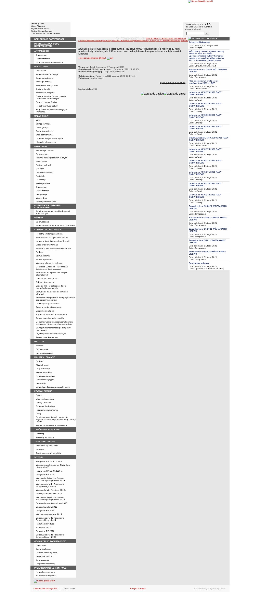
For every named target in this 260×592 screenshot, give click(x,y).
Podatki (39, 252)
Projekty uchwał (43, 165)
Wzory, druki (41, 198)
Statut (39, 395)
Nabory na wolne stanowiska (49, 62)
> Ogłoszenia (179, 38)
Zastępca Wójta (43, 124)
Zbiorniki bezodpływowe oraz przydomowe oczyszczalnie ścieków (55, 299)
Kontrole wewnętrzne (46, 576)
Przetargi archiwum (45, 437)
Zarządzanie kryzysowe (47, 337)
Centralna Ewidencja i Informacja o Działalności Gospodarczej (52, 268)
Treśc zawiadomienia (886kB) (92, 58)
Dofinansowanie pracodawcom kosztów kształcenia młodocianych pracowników (54, 323)
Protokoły (40, 176)
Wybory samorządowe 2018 (49, 494)
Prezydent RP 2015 (45, 510)
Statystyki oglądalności (41, 31)
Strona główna (37, 24)
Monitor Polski (53, 33)
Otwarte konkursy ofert (46, 553)
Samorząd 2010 (43, 527)
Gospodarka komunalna (47, 278)
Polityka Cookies (138, 588)
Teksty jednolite (43, 183)
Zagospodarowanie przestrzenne (51, 314)
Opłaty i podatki (43, 402)
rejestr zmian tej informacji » (172, 82)
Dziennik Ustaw (38, 33)
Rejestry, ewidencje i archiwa (49, 234)
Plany (38, 413)
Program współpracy (45, 564)
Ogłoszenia (41, 55)
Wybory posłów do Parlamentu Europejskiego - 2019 (50, 485)
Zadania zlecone (44, 549)
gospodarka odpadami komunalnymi (47, 206)
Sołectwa (40, 449)
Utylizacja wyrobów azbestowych (51, 334)
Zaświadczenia (43, 256)
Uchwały (40, 169)
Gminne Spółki (43, 89)
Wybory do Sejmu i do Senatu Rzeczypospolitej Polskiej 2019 (50, 479)
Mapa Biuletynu (38, 26)
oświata (38, 218)
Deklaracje (41, 180)
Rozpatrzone (42, 349)
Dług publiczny (43, 368)
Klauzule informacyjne (46, 142)
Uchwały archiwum (44, 172)
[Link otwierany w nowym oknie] (209, 10)
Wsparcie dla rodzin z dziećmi (49, 263)
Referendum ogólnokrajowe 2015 (51, 503)
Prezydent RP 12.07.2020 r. (49, 471)
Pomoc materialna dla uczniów (50, 318)
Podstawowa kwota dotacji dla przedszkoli (55, 225)
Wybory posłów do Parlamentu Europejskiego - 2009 (50, 536)
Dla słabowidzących (194, 24)
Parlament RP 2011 (45, 524)
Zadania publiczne (44, 131)
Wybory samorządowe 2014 (49, 514)
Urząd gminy (42, 127)
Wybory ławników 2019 (46, 507)
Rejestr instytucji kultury (47, 106)
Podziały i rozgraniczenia (47, 303)
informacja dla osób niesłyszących (46, 45)
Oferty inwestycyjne (45, 379)
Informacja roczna (44, 353)
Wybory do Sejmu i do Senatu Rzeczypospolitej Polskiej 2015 (50, 498)
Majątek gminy (42, 365)
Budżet (39, 361)
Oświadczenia (42, 191)
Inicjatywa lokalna (44, 556)
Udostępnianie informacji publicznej (52, 241)
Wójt (38, 120)
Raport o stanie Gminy (46, 102)
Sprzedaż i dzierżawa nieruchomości (53, 387)
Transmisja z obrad (45, 150)
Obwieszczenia (43, 59)
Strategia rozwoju (44, 82)
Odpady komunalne (45, 282)
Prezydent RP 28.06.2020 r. (49, 461)
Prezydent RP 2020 (45, 474)
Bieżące (39, 346)
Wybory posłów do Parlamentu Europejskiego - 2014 (50, 519)
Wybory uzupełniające (46, 202)
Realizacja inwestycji (45, 376)
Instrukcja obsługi (193, 29)
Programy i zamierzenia (47, 410)
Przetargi (40, 434)
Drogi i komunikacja (45, 311)
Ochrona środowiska (45, 406)
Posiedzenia (42, 154)
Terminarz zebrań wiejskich (48, 453)
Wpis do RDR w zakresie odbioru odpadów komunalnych (51, 287)
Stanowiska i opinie (45, 399)
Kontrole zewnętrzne (45, 572)
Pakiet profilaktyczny (199, 42)
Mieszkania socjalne (45, 93)
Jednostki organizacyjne (47, 446)
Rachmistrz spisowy (199, 263)
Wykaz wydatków (44, 372)
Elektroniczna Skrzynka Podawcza (52, 237)
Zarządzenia (200, 77)
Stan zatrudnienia (44, 135)
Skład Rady (41, 161)
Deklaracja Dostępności (49, 39)
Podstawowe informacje (47, 74)
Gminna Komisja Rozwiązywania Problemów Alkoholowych (51, 97)
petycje (39, 341)
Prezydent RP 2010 (45, 531)
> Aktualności (166, 38)
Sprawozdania (42, 222)
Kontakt (208, 27)
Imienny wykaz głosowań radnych (51, 158)
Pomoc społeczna (44, 259)
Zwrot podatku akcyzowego (49, 307)
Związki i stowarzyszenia (47, 85)
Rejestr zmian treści (40, 28)
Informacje (41, 383)
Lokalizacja (41, 71)
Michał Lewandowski (101, 69)
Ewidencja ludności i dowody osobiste (53, 248)
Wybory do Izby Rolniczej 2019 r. (51, 490)
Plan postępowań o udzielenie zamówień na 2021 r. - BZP (204, 82)
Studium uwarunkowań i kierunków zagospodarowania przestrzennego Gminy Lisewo (56, 419)
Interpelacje (41, 194)
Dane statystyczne (44, 78)
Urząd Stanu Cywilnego (47, 245)
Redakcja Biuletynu (194, 27)
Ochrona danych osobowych (49, 138)
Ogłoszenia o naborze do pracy (209, 268)
